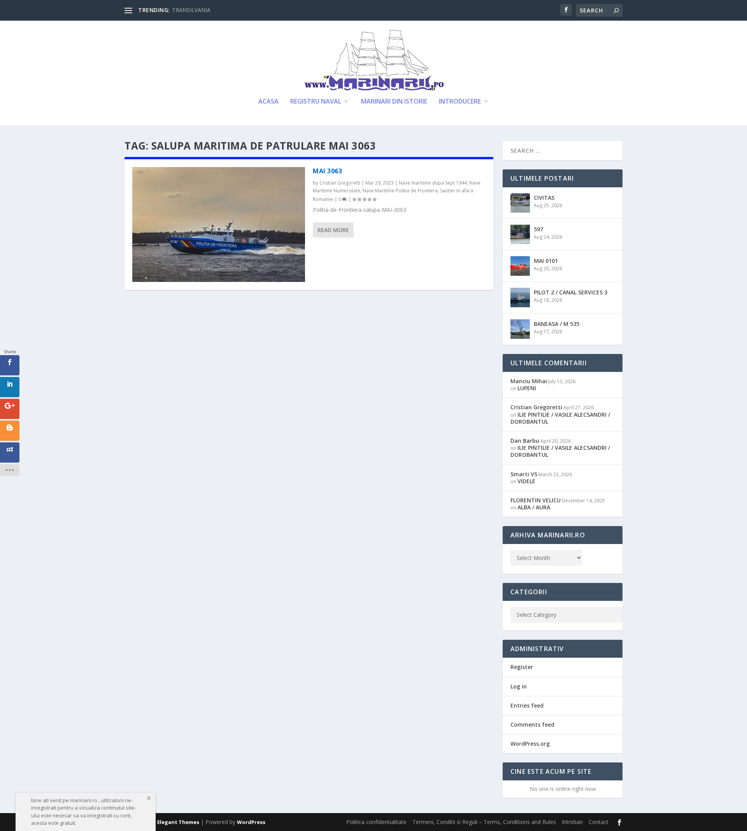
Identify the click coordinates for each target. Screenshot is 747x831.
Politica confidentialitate (376, 822)
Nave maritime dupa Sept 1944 (433, 183)
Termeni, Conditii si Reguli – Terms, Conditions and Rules (484, 822)
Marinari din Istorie (394, 102)
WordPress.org (530, 743)
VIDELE (526, 481)
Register (521, 667)
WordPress (251, 822)
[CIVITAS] (520, 203)
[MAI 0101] (520, 266)
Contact (598, 822)
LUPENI (526, 388)
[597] (520, 234)
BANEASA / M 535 (556, 323)
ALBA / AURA (533, 507)
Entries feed (527, 705)
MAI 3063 (327, 171)
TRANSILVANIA (191, 10)
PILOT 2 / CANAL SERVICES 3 (570, 292)
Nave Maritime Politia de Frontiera (400, 190)
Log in (518, 686)
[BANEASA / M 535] (520, 329)
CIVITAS (544, 197)
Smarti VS (523, 474)
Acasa (268, 102)
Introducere (460, 102)
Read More (333, 230)
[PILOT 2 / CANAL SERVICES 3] (520, 297)
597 (538, 229)
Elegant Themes (178, 822)
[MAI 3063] (218, 224)
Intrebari (572, 822)
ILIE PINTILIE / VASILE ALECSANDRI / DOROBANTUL (560, 418)
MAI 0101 (546, 260)
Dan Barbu (524, 440)
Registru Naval (315, 102)
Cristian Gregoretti (339, 183)
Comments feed (532, 724)
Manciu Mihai (528, 381)
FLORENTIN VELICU (535, 500)
